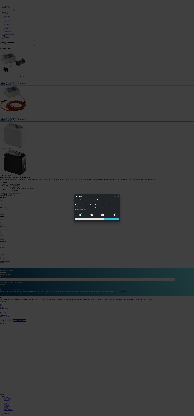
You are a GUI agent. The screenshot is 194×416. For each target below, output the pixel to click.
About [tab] (112, 199)
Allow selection (97, 219)
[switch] (91, 215)
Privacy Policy (78, 209)
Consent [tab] (81, 199)
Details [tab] (97, 199)
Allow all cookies (112, 219)
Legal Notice (83, 209)
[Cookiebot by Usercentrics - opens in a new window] (114, 196)
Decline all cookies (82, 219)
